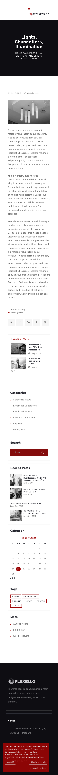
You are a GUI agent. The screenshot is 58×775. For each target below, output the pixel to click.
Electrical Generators (25, 405)
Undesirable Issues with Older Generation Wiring (34, 363)
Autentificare (20, 624)
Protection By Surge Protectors (34, 490)
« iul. (12, 578)
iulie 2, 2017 (29, 495)
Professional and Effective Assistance (35, 347)
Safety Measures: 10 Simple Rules (26, 503)
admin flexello (32, 93)
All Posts (30, 53)
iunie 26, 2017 (30, 516)
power (40, 601)
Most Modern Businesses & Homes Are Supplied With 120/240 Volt (35, 479)
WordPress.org (21, 636)
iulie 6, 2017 (29, 483)
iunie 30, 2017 (16, 506)
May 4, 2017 (37, 353)
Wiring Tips (19, 429)
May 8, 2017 (16, 93)
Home (18, 53)
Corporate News (22, 399)
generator (30, 596)
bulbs (13, 313)
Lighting (18, 423)
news (29, 601)
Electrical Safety (18, 309)
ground (20, 313)
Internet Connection (24, 417)
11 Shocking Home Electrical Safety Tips (35, 512)
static (16, 606)
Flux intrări (19, 630)
